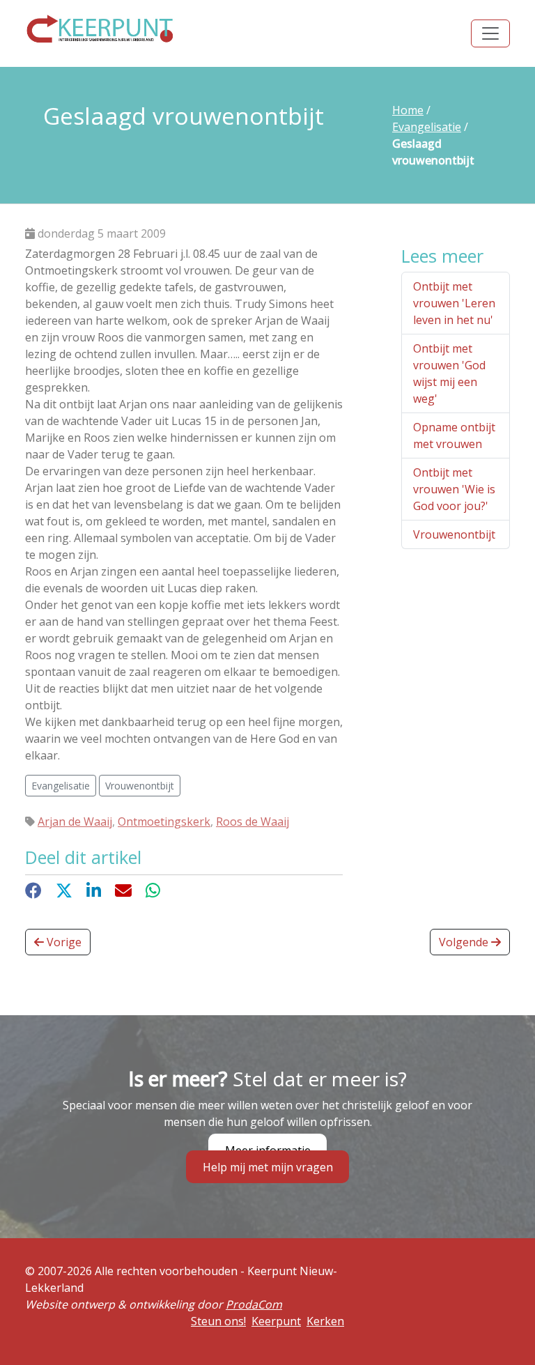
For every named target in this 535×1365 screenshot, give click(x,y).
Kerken (325, 1321)
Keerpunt (276, 1321)
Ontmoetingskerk (164, 821)
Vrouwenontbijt (454, 534)
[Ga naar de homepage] (100, 28)
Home (408, 110)
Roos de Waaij (252, 821)
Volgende (465, 942)
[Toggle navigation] (490, 33)
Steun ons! (218, 1321)
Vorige (63, 942)
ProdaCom (254, 1304)
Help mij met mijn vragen (268, 1166)
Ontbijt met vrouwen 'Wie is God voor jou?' (454, 489)
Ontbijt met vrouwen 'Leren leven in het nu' (454, 303)
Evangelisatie (426, 126)
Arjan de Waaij (75, 821)
